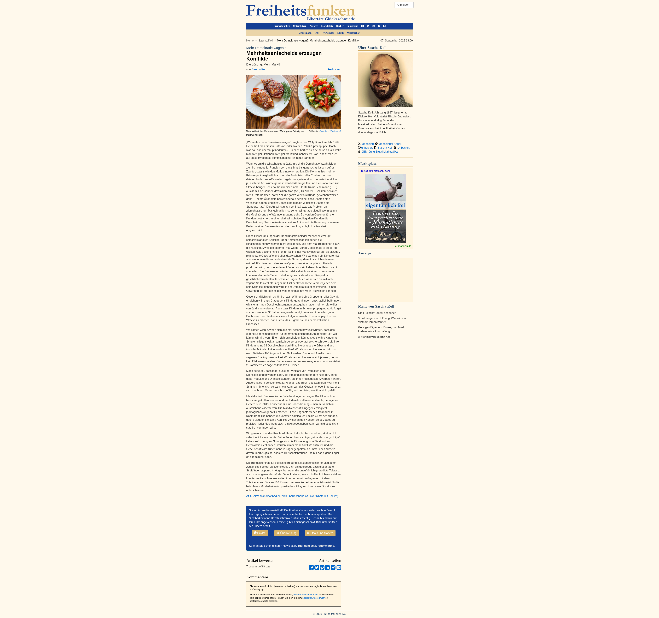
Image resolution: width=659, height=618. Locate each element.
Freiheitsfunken (282, 26)
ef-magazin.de (403, 245)
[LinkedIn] (327, 568)
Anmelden (403, 4)
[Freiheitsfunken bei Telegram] (379, 26)
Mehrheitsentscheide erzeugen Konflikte (284, 54)
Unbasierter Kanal (389, 143)
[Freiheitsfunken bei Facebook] (362, 26)
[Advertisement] (385, 280)
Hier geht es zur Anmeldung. (316, 545)
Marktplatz (327, 26)
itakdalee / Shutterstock (330, 131)
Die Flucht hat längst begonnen (377, 312)
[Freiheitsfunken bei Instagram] (373, 26)
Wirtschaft (328, 33)
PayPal (261, 533)
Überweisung (288, 533)
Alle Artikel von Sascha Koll (374, 336)
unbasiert (367, 147)
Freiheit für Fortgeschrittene (375, 170)
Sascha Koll (265, 40)
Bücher (340, 26)
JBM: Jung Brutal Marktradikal (379, 151)
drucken (336, 69)
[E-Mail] (339, 568)
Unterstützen (300, 26)
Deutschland (305, 33)
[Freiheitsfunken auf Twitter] (368, 26)
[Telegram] (333, 568)
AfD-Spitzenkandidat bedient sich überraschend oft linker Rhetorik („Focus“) (292, 496)
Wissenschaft (353, 33)
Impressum (352, 26)
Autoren (314, 26)
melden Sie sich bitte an (305, 594)
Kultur (340, 33)
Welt (317, 33)
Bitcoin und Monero (321, 533)
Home (250, 40)
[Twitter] (316, 568)
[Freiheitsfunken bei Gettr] (384, 26)
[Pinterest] (322, 568)
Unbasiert (367, 143)
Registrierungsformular (313, 598)
